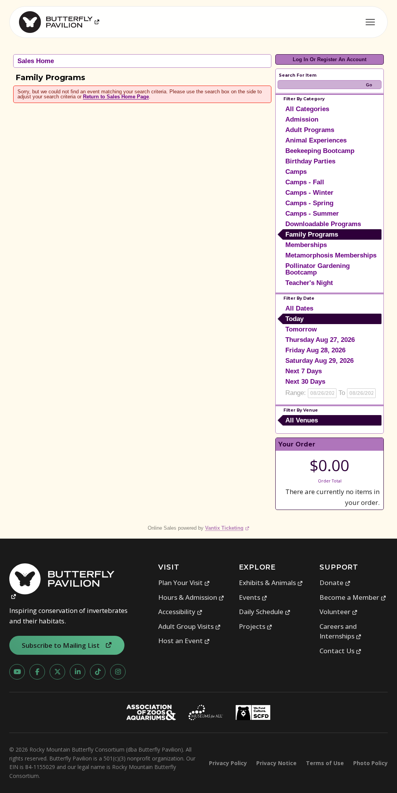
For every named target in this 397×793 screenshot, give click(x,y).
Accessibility (180, 611)
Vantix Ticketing (227, 528)
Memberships (306, 245)
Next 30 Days (305, 381)
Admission (301, 119)
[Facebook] (37, 672)
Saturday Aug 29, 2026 (319, 360)
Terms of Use (325, 763)
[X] (57, 672)
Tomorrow (301, 329)
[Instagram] (118, 672)
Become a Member (353, 597)
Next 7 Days (303, 371)
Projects (256, 626)
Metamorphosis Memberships (330, 255)
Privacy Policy (228, 763)
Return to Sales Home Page (116, 97)
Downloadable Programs (323, 224)
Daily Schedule (265, 611)
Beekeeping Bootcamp (319, 150)
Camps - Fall (304, 182)
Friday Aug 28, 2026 (315, 350)
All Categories (307, 109)
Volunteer (338, 611)
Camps (296, 171)
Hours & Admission (191, 597)
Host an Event (184, 640)
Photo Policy (370, 763)
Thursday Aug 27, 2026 (320, 339)
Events (253, 597)
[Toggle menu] (370, 22)
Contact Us (340, 650)
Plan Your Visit (184, 582)
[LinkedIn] (77, 672)
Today (294, 319)
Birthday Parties (310, 161)
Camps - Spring (309, 203)
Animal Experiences (316, 140)
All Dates (299, 308)
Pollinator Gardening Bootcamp (317, 269)
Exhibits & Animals (271, 582)
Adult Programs (309, 130)
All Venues (301, 420)
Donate (335, 582)
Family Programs (311, 234)
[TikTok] (97, 672)
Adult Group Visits (189, 626)
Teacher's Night (309, 283)
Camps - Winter (309, 192)
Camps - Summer (312, 213)
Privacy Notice (276, 763)
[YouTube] (17, 672)
